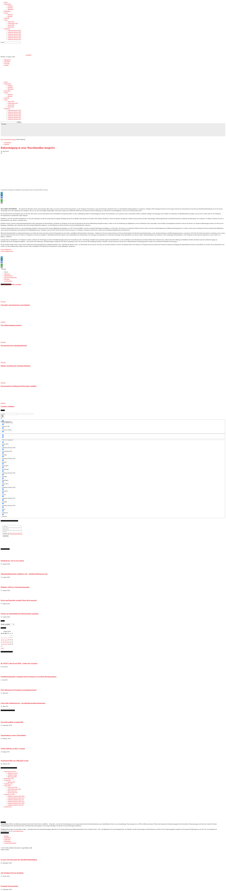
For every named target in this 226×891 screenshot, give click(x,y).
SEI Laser (7, 279)
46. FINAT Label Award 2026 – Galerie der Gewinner (19, 663)
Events (6, 12)
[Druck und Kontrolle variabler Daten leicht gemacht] (5, 597)
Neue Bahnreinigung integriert (11, 325)
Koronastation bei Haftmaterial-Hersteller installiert (19, 386)
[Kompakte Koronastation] (5, 883)
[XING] (113, 195)
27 (7, 644)
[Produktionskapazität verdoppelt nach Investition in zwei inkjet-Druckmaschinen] (5, 673)
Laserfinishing (8, 281)
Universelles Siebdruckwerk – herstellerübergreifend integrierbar (23, 703)
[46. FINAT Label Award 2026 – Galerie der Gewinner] (5, 660)
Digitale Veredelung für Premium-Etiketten (15, 366)
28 (8, 644)
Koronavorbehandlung (10, 277)
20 (7, 642)
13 (7, 640)
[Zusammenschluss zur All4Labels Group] (5, 757)
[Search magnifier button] (2, 416)
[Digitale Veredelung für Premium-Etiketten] (10, 360)
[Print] (113, 203)
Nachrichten (7, 4)
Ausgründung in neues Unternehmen (13, 735)
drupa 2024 (11, 21)
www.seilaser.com (6, 249)
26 (5, 644)
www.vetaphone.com (7, 251)
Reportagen (7, 11)
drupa (5, 20)
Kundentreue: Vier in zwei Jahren (12, 561)
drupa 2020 (11, 25)
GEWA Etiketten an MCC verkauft (13, 748)
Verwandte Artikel (6, 284)
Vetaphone (7, 274)
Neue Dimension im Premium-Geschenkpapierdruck (18, 690)
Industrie (10, 5)
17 (1, 642)
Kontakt (6, 65)
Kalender (10, 14)
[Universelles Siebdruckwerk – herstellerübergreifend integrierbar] (5, 699)
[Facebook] (113, 197)
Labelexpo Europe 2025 (14, 30)
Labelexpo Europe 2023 (14, 32)
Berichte (10, 16)
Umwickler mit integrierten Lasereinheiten (15, 305)
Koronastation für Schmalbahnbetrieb (14, 345)
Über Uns (7, 63)
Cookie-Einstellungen (10, 843)
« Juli (2, 648)
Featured (7, 806)
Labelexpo (7, 28)
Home (6, 2)
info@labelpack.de (18, 831)
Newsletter (7, 61)
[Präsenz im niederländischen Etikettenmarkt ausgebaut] (5, 610)
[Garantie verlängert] (10, 401)
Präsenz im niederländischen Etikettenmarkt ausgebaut (20, 614)
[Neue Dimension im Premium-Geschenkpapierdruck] (5, 686)
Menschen (10, 9)
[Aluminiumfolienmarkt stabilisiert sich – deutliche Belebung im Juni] (5, 570)
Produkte (10, 7)
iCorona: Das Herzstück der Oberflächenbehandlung (19, 859)
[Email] (113, 199)
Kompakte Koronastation (9, 886)
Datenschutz (7, 841)
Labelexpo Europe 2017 (14, 37)
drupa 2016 (11, 27)
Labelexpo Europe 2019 (14, 35)
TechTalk (6, 18)
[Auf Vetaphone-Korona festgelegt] (5, 869)
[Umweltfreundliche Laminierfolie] (5, 718)
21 (8, 642)
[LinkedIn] (113, 193)
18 (3, 642)
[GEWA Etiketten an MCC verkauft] (5, 745)
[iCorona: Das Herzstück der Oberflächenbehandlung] (5, 856)
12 (5, 640)
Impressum (7, 839)
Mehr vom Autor (16, 284)
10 (1, 640)
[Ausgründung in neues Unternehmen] (5, 732)
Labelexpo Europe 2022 (14, 34)
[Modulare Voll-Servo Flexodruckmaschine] (5, 584)
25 (3, 644)
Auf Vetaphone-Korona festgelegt (12, 873)
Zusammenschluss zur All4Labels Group (14, 760)
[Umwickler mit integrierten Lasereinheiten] (10, 300)
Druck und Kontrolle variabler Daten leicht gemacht (19, 600)
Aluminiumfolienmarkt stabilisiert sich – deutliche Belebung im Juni (24, 574)
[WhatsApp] (113, 201)
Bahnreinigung (8, 275)
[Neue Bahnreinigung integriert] (10, 320)
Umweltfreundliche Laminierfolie (12, 722)
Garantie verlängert (7, 406)
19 (5, 642)
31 (1, 646)
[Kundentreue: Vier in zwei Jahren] (5, 557)
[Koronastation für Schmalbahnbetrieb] (10, 340)
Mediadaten (7, 59)
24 (1, 644)
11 (3, 640)
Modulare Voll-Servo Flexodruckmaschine (15, 587)
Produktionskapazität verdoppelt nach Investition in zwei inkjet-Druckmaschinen (28, 676)
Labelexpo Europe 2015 (14, 39)
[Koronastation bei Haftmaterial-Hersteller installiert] (10, 381)
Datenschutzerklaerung (16, 533)
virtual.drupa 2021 (13, 23)
